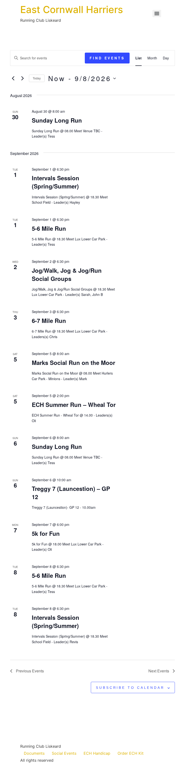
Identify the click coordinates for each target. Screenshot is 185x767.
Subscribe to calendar (130, 688)
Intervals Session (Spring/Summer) (55, 182)
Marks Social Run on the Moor (73, 362)
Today (37, 78)
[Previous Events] (13, 78)
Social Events (64, 753)
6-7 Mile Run (49, 320)
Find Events (107, 58)
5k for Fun (46, 533)
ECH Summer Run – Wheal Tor (74, 404)
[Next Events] (22, 78)
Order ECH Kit (131, 753)
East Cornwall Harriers (71, 9)
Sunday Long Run (57, 120)
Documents (34, 753)
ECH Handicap (97, 753)
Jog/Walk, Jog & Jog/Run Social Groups (67, 274)
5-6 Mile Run (49, 228)
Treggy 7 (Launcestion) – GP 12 (71, 492)
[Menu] (156, 13)
